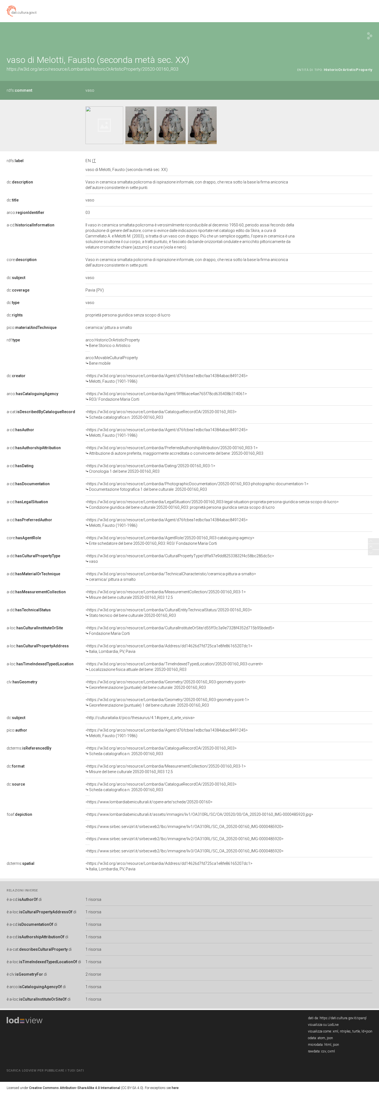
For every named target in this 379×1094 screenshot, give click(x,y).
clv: (22, 682)
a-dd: (33, 556)
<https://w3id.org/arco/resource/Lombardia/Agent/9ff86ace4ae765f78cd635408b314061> (166, 397)
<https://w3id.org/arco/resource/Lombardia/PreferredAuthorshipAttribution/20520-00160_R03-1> (174, 451)
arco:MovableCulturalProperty (111, 360)
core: (22, 259)
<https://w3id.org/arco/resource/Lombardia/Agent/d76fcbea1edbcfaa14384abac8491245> (166, 379)
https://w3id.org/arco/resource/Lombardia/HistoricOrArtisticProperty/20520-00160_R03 (92, 69)
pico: (32, 327)
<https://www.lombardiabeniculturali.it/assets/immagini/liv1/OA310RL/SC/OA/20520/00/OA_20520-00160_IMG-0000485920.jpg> (199, 814)
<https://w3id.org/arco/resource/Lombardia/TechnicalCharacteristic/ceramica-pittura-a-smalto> (170, 577)
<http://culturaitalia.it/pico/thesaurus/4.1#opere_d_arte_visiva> (140, 717)
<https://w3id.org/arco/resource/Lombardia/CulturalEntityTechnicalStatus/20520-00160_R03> (168, 613)
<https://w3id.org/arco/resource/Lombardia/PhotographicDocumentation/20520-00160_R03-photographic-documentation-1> (197, 487)
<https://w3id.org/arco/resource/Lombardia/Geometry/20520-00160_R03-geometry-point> (165, 685)
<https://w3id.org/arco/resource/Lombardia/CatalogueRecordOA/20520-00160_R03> (161, 415)
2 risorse (93, 974)
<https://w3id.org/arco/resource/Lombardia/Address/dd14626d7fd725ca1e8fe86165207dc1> (168, 649)
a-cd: (30, 225)
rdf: (13, 340)
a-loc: (35, 628)
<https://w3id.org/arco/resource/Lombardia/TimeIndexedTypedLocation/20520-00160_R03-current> (174, 667)
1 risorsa (93, 899)
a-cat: (41, 412)
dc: (20, 182)
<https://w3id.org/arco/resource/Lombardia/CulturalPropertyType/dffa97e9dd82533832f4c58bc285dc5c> (179, 559)
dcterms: (29, 748)
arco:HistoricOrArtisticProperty (112, 343)
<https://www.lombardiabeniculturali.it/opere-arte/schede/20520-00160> (149, 802)
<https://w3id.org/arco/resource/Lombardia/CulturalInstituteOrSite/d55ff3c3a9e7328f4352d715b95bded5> (179, 631)
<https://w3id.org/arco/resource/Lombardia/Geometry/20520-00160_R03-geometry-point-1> (167, 702)
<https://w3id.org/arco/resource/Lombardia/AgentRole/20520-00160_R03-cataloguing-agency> (169, 541)
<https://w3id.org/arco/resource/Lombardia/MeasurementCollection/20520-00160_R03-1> (165, 595)
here (175, 1088)
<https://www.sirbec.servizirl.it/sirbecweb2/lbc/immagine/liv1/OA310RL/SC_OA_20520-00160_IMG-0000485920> (184, 826)
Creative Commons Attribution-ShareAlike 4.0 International (74, 1088)
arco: (25, 212)
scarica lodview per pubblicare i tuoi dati (45, 1070)
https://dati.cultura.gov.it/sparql (343, 1018)
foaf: (19, 814)
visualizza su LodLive (323, 1025)
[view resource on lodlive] (369, 36)
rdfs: (19, 90)
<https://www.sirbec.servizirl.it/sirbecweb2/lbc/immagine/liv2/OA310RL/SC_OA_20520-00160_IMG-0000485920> (184, 839)
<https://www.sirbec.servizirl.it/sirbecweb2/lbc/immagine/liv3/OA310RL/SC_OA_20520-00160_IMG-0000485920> (184, 851)
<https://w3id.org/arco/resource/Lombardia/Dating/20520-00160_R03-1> (150, 469)
